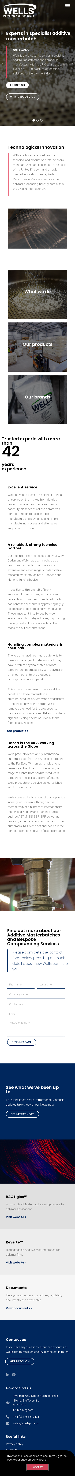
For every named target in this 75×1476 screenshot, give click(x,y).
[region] (37, 63)
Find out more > (38, 305)
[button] (68, 6)
